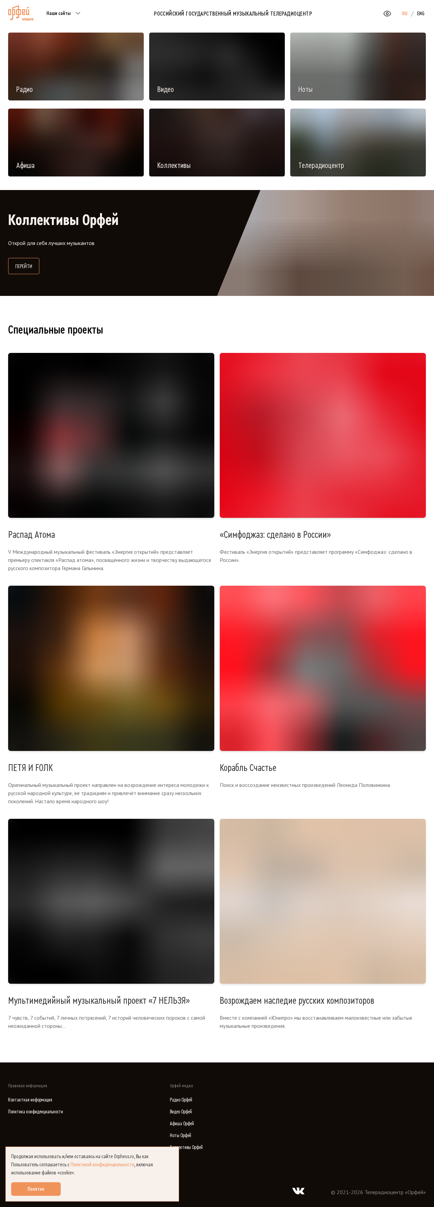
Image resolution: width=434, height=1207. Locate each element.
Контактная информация (30, 1099)
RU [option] (405, 13)
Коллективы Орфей (186, 1147)
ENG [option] (421, 13)
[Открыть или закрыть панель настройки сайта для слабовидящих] (387, 13)
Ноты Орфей (180, 1135)
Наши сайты (58, 13)
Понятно (35, 1189)
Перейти (27, 266)
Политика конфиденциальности (35, 1111)
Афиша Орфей (182, 1123)
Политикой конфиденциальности (102, 1164)
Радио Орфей (181, 1099)
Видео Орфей (181, 1111)
